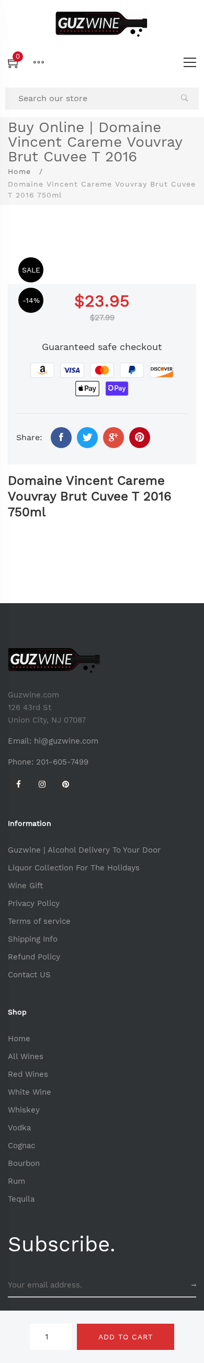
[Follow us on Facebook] (61, 437)
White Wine (29, 1092)
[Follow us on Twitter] (87, 437)
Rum (16, 1181)
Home (19, 171)
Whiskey (24, 1110)
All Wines (25, 1056)
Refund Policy (34, 957)
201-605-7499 (62, 762)
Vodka (19, 1127)
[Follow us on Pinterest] (139, 437)
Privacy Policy (34, 903)
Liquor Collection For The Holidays (74, 868)
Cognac (21, 1145)
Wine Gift (25, 885)
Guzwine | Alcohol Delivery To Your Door (84, 850)
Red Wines (28, 1074)
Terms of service (39, 921)
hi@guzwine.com (66, 741)
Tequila (21, 1199)
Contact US (29, 974)
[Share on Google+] (113, 437)
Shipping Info (33, 939)
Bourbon (24, 1163)
